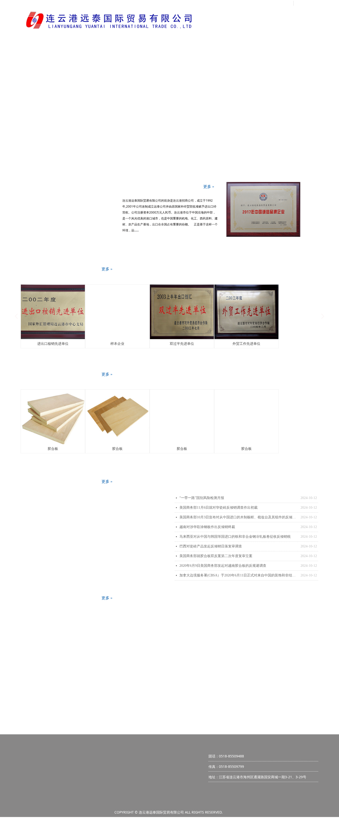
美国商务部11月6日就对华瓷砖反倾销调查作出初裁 (218, 507)
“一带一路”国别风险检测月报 (201, 498)
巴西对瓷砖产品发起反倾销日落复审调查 (210, 546)
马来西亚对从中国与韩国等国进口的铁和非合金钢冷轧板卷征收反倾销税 (235, 536)
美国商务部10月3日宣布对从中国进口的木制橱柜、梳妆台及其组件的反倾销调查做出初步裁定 (238, 517)
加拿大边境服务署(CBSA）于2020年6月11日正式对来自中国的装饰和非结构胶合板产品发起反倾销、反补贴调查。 (238, 575)
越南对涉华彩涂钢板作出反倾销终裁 (207, 527)
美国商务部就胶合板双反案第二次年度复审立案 (215, 556)
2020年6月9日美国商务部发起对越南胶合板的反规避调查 (222, 566)
